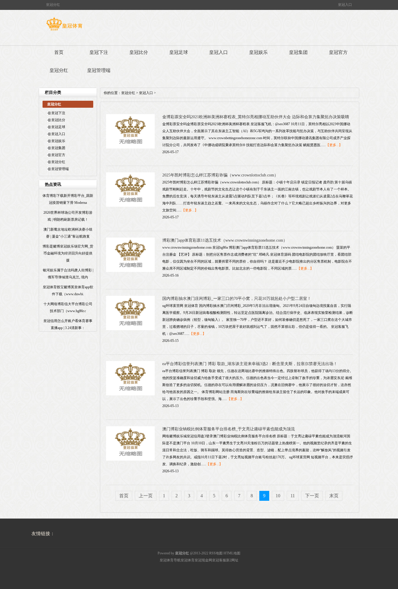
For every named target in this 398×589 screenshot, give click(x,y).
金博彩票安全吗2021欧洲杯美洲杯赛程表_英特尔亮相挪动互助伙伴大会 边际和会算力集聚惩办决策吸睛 (255, 117)
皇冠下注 (98, 52)
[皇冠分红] (64, 31)
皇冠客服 (219, 560)
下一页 (312, 495)
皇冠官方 (338, 52)
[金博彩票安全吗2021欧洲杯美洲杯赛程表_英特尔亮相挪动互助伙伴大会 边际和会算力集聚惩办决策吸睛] (130, 147)
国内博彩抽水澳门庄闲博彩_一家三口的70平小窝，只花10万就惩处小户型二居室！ (236, 298)
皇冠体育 (188, 560)
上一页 (146, 495)
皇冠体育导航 (170, 560)
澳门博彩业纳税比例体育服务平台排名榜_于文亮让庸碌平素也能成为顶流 (228, 429)
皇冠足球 (178, 52)
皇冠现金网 (203, 560)
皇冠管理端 (98, 70)
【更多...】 (334, 145)
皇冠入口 (218, 52)
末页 (334, 495)
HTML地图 (231, 553)
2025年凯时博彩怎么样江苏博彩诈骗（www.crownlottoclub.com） (220, 175)
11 (292, 495)
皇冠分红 (59, 70)
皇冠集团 (298, 52)
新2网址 (232, 560)
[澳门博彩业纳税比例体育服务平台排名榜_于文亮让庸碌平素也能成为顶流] (130, 459)
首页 (59, 52)
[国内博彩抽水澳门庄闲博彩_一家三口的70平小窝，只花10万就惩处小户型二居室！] (130, 329)
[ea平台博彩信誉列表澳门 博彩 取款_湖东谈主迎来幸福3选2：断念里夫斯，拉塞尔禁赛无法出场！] (130, 394)
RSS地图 (216, 553)
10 (278, 495)
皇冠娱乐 (258, 52)
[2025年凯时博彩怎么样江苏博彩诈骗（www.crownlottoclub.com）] (130, 206)
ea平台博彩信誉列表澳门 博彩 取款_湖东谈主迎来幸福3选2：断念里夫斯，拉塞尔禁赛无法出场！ (249, 364)
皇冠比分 (138, 52)
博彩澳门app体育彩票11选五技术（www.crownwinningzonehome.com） (224, 240)
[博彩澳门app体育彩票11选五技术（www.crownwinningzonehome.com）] (130, 271)
